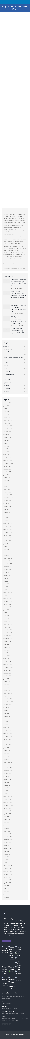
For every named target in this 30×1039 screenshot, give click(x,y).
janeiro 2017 (7, 730)
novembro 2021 (8, 567)
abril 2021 (6, 587)
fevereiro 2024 (7, 489)
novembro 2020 (8, 601)
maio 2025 (6, 446)
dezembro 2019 (7, 630)
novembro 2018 (8, 667)
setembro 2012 (7, 880)
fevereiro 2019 (7, 658)
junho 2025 (6, 443)
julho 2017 (6, 713)
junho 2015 (6, 785)
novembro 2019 (8, 633)
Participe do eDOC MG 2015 (13, 171)
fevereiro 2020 (7, 624)
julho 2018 (6, 679)
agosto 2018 (7, 676)
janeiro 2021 (7, 595)
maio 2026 (6, 411)
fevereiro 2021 (7, 592)
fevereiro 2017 (7, 727)
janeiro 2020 (7, 627)
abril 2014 (6, 825)
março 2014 (6, 828)
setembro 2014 (7, 811)
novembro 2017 (8, 702)
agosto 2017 (7, 710)
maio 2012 (6, 891)
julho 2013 (6, 851)
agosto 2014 (7, 814)
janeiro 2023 (7, 526)
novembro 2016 (8, 736)
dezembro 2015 (7, 768)
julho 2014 (6, 817)
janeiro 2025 (7, 457)
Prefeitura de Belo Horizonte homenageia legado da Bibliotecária (18, 331)
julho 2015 (6, 782)
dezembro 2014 (7, 802)
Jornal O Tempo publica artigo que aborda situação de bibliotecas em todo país (14, 184)
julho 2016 (6, 748)
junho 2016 (6, 750)
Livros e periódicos (8, 75)
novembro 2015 (8, 771)
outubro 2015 (7, 773)
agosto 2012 (7, 883)
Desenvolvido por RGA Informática (15, 1034)
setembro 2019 (7, 638)
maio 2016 (6, 753)
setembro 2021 (7, 572)
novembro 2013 (8, 840)
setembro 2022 (7, 538)
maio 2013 (6, 857)
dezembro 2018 (7, 664)
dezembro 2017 (7, 699)
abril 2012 (6, 894)
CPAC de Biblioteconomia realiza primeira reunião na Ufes (13, 22)
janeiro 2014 (7, 834)
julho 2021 (6, 578)
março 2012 (6, 897)
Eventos (5, 174)
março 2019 (6, 656)
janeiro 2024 (7, 492)
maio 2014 (6, 822)
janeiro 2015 (7, 799)
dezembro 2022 (7, 529)
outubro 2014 (7, 808)
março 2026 (6, 417)
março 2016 (6, 759)
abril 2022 (6, 552)
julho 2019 (6, 644)
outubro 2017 (7, 704)
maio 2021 (6, 584)
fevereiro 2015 (7, 796)
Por (12, 27)
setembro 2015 (7, 776)
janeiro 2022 (7, 561)
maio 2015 (6, 788)
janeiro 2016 (7, 765)
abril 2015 (6, 791)
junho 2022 (6, 546)
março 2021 (6, 590)
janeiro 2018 (7, 696)
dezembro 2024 (7, 460)
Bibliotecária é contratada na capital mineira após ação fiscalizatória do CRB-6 (18, 283)
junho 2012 (6, 888)
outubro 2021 (7, 569)
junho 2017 (6, 716)
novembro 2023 (8, 498)
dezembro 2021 (7, 564)
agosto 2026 (7, 403)
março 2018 (6, 690)
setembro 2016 (7, 742)
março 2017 (6, 725)
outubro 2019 (7, 636)
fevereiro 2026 (7, 420)
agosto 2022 (7, 541)
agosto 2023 (7, 506)
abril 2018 (6, 687)
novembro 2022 (8, 532)
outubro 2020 (7, 604)
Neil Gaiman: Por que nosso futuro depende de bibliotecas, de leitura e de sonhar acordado (14, 241)
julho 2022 (6, 544)
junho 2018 (6, 681)
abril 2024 (6, 483)
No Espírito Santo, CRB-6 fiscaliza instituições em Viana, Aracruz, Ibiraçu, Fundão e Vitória (14, 221)
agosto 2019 (7, 641)
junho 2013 (6, 854)
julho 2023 (6, 509)
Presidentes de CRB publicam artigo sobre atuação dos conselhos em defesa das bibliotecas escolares (18, 296)
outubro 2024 (7, 466)
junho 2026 (6, 409)
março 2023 (6, 521)
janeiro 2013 (7, 868)
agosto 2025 (7, 437)
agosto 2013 (7, 848)
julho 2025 (6, 440)
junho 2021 (6, 581)
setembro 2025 (7, 434)
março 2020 (6, 621)
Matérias (5, 27)
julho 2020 (6, 610)
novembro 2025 (8, 429)
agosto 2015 (7, 779)
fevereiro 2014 (7, 831)
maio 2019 (6, 650)
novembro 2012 (8, 874)
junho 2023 (6, 512)
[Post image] (6, 281)
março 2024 (6, 486)
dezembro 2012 (7, 871)
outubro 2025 (7, 432)
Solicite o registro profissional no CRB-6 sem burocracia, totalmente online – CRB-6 (14, 228)
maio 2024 (6, 480)
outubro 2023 (7, 500)
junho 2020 (6, 613)
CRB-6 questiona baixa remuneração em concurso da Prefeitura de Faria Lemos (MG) (18, 320)
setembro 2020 (7, 607)
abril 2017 (6, 722)
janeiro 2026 (7, 423)
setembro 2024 (7, 469)
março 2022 (6, 555)
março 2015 (6, 794)
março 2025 (6, 452)
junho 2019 (6, 647)
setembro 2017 (7, 707)
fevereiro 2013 (7, 865)
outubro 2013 (7, 842)
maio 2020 (6, 615)
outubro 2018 (7, 670)
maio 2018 (6, 684)
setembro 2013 (7, 845)
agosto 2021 (7, 575)
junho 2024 (6, 477)
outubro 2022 (7, 535)
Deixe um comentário (20, 29)
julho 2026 (6, 406)
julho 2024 (6, 475)
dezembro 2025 (7, 426)
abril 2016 (6, 756)
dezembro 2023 (7, 495)
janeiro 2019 (7, 661)
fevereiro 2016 (7, 762)
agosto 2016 (7, 745)
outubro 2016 (7, 739)
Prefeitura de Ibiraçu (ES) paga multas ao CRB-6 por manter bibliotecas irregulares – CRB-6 (14, 216)
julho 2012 (6, 885)
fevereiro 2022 (7, 558)
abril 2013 (6, 860)
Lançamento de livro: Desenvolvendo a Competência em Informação (14, 69)
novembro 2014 (8, 805)
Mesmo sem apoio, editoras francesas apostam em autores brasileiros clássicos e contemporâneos (14, 266)
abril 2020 (6, 618)
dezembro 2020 (7, 598)
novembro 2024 (8, 463)
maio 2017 (6, 719)
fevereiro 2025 (7, 454)
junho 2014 (6, 819)
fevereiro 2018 (7, 693)
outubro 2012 (7, 877)
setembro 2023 (7, 503)
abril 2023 (6, 518)
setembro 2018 (7, 673)
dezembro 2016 (7, 733)
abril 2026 (6, 414)
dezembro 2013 (7, 837)
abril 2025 (6, 449)
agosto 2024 (7, 472)
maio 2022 (6, 549)
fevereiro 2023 (7, 523)
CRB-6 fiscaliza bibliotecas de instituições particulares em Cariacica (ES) (18, 308)
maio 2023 (6, 515)
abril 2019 (6, 653)
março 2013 (6, 863)
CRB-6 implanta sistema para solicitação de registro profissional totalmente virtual (14, 232)
